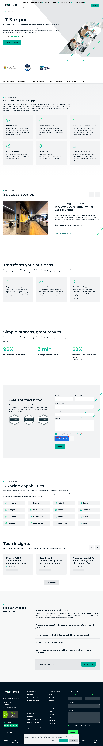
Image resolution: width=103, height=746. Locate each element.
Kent (50, 717)
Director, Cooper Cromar (68, 225)
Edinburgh (52, 697)
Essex (50, 703)
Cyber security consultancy (35, 730)
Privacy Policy (72, 736)
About (23, 7)
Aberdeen (52, 720)
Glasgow (51, 700)
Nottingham (52, 723)
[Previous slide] (91, 194)
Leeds (50, 711)
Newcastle (52, 709)
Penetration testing (33, 722)
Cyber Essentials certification (36, 728)
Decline (73, 740)
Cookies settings (54, 740)
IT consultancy (31, 703)
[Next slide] (97, 194)
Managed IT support (33, 697)
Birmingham (52, 706)
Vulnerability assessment (34, 725)
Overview (30, 694)
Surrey (51, 729)
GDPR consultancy (32, 706)
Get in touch (88, 664)
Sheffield (51, 714)
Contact (95, 5)
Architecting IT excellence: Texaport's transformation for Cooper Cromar (74, 206)
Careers (5, 740)
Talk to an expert (12, 42)
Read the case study (62, 233)
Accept (63, 740)
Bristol (50, 731)
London (51, 694)
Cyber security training (34, 719)
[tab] (67, 609)
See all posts (51, 582)
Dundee (51, 726)
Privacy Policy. (76, 434)
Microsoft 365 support (33, 700)
